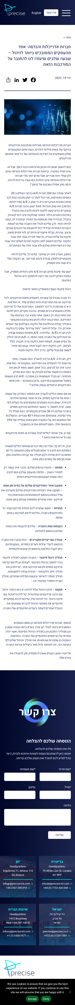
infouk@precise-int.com (55, 884)
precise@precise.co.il (55, 931)
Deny (46, 999)
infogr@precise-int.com (16, 884)
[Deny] (70, 992)
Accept (32, 999)
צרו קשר (51, 12)
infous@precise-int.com (16, 931)
